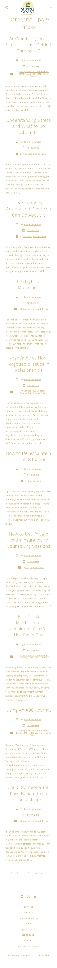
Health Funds (28, 934)
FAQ (27, 567)
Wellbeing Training (28, 946)
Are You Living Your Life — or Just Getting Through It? (28, 45)
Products (36, 73)
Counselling (27, 309)
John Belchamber (32, 60)
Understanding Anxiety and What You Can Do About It (28, 209)
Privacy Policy (42, 955)
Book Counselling (28, 918)
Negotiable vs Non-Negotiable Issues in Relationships (28, 364)
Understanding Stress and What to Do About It (28, 126)
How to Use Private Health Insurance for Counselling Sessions (28, 540)
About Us (29, 912)
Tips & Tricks (39, 154)
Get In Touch (28, 929)
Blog (28, 923)
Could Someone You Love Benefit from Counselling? (28, 793)
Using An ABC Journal (28, 710)
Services (28, 906)
